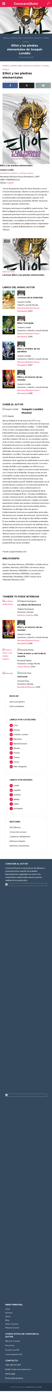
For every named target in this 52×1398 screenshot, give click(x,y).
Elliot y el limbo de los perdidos (28, 350)
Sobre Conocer (11, 1324)
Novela (26, 42)
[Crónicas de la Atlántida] (8, 299)
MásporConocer (12, 1327)
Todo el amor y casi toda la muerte (31, 654)
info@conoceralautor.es (21, 1369)
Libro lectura (8, 272)
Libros (8, 1316)
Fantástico (28, 38)
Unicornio (22, 676)
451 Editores (15, 827)
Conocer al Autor (34, 1387)
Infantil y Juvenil (41, 38)
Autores (8, 1312)
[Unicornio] (8, 673)
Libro (20, 38)
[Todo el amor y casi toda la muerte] (8, 654)
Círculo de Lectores (18, 832)
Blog (7, 1320)
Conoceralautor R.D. (14, 1354)
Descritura (9, 1345)
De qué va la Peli (12, 1350)
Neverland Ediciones (26, 687)
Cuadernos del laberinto (20, 836)
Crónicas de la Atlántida (30, 297)
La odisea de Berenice (29, 604)
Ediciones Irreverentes (19, 845)
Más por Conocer (12, 1341)
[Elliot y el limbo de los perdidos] (8, 350)
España (14, 38)
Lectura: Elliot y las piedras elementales (23, 275)
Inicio (7, 1309)
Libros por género (17, 701)
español (6, 38)
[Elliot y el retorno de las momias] (8, 379)
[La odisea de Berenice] (8, 603)
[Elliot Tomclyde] (8, 325)
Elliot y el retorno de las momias (29, 378)
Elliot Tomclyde (25, 323)
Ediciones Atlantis (25, 615)
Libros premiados (17, 706)
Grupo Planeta (23, 666)
